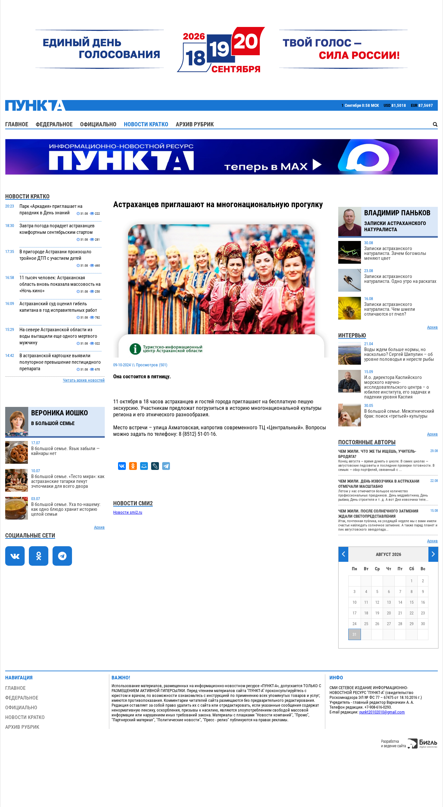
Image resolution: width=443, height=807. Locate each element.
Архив (99, 527)
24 (354, 623)
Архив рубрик (195, 124)
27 (389, 623)
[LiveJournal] (155, 466)
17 (354, 613)
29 (411, 623)
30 (423, 623)
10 (354, 602)
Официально (98, 124)
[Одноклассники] (133, 466)
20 (389, 613)
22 (411, 613)
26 (377, 623)
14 (400, 602)
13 (389, 602)
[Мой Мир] (144, 466)
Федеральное (54, 124)
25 (366, 623)
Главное (16, 124)
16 (423, 602)
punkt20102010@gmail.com (382, 712)
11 (366, 602)
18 (366, 613)
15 (411, 602)
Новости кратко (146, 124)
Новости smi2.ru (127, 512)
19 (377, 613)
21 (400, 613)
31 (354, 634)
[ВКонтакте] (122, 466)
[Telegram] (166, 466)
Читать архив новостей (84, 380)
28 (400, 623)
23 (423, 613)
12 (377, 602)
